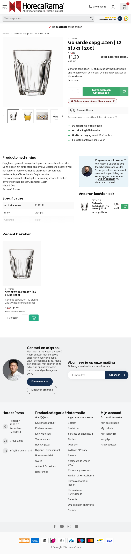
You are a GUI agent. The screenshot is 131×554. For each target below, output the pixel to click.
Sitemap (72, 455)
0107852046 (99, 6)
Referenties (41, 471)
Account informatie (111, 417)
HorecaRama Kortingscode (75, 492)
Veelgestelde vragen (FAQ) (79, 463)
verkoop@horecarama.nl (109, 176)
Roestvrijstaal (42, 444)
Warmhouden (42, 439)
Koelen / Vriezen (44, 428)
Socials (72, 510)
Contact (72, 439)
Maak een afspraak (42, 389)
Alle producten (109, 444)
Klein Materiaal (43, 433)
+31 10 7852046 (106, 179)
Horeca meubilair (44, 455)
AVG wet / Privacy (77, 450)
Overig (38, 461)
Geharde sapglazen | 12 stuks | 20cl (31, 33)
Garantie (72, 499)
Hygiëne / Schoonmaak (47, 450)
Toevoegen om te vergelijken (82, 117)
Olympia (72, 38)
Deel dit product (107, 117)
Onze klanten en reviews (81, 504)
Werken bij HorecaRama (81, 475)
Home (6, 33)
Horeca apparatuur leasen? (78, 483)
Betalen (72, 422)
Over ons (73, 444)
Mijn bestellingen (110, 422)
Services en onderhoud (80, 433)
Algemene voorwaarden (81, 417)
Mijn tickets (107, 428)
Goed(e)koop (42, 417)
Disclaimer (73, 428)
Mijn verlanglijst (109, 433)
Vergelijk (13, 318)
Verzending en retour (79, 470)
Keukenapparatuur (45, 422)
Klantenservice (39, 381)
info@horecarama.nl (21, 450)
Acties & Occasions (45, 466)
